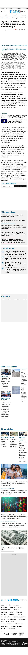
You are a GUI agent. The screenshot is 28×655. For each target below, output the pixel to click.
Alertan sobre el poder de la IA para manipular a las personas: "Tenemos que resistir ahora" (13, 233)
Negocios (4, 612)
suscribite (21, 11)
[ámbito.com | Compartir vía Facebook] (19, 29)
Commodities (17, 298)
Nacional (4, 614)
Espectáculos (12, 619)
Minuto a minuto (5, 513)
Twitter (2, 600)
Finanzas (23, 15)
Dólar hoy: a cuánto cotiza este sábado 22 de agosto (13, 221)
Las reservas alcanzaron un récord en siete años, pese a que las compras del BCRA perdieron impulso (14, 492)
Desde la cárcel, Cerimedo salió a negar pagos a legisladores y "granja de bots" (24, 394)
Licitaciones (11, 628)
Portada (3, 605)
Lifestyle (19, 612)
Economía (14, 15)
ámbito (2, 18)
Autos (3, 619)
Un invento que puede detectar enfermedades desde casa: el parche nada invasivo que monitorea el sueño (13, 240)
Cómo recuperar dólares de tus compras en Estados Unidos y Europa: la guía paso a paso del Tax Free (14, 483)
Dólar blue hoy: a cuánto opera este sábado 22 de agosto (12, 215)
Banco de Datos (5, 610)
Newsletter (22, 600)
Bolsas (9, 298)
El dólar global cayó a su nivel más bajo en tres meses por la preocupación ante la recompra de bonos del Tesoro (13, 525)
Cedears (25, 298)
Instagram (8, 600)
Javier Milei (26, 8)
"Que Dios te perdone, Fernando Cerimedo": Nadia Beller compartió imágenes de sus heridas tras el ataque (15, 270)
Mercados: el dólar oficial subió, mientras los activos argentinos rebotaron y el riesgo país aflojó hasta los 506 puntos (14, 516)
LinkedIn (11, 600)
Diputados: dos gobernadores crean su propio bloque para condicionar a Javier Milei (5, 382)
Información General (19, 617)
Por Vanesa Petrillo (23, 401)
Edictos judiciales (16, 626)
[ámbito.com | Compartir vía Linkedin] (22, 29)
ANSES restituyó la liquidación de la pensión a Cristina (14, 45)
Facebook (5, 600)
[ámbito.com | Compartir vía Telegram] (24, 29)
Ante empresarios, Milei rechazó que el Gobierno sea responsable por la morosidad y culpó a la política (17, 121)
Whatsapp (19, 600)
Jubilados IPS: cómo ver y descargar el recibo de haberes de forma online (15, 263)
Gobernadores (18, 8)
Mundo (11, 614)
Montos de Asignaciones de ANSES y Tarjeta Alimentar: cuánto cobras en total (15, 258)
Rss (2, 621)
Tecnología (21, 619)
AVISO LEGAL (4, 626)
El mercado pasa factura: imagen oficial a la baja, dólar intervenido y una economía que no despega (15, 252)
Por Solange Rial (22, 461)
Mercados (11, 8)
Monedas (3, 298)
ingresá (25, 11)
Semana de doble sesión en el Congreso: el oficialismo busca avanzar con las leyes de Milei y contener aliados (17, 116)
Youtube (15, 600)
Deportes (19, 614)
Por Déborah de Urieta (5, 389)
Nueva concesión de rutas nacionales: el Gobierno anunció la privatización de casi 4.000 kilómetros (24, 378)
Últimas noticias (14, 605)
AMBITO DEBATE (21, 634)
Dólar (7, 15)
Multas (3, 628)
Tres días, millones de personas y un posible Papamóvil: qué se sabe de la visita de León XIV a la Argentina (14, 49)
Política (8, 18)
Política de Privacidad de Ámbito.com (12, 624)
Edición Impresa (5, 617)
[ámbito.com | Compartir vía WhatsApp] (17, 29)
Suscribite (20, 186)
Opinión (11, 612)
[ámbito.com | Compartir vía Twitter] (21, 29)
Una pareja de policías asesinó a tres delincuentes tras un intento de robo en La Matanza (13, 227)
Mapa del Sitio (10, 621)
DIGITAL (6, 634)
